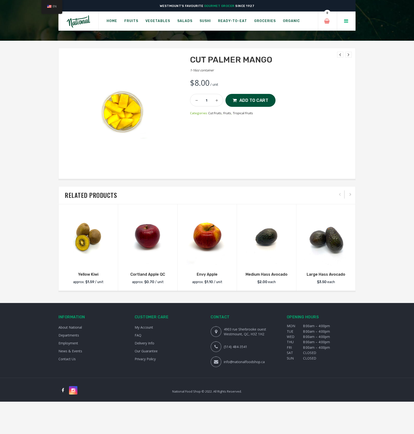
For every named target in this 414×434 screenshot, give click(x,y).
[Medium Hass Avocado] (266, 237)
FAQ (138, 335)
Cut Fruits (215, 113)
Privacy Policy (145, 359)
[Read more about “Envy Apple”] (207, 262)
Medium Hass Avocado (267, 274)
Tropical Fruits (243, 113)
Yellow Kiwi (88, 274)
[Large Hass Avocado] (326, 237)
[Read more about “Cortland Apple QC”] (148, 262)
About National (70, 327)
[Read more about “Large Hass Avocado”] (326, 262)
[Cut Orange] (340, 54)
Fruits (227, 113)
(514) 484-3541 (235, 346)
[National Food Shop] (78, 21)
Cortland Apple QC (147, 274)
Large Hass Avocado (326, 274)
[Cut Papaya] (348, 54)
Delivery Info (144, 343)
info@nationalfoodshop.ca (244, 362)
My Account (144, 327)
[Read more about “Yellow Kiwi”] (88, 262)
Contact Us (67, 359)
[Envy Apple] (207, 237)
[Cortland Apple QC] (147, 237)
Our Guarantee (146, 351)
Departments (68, 335)
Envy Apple (207, 274)
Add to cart (254, 100)
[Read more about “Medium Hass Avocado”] (266, 262)
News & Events (70, 351)
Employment (68, 343)
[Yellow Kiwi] (88, 237)
